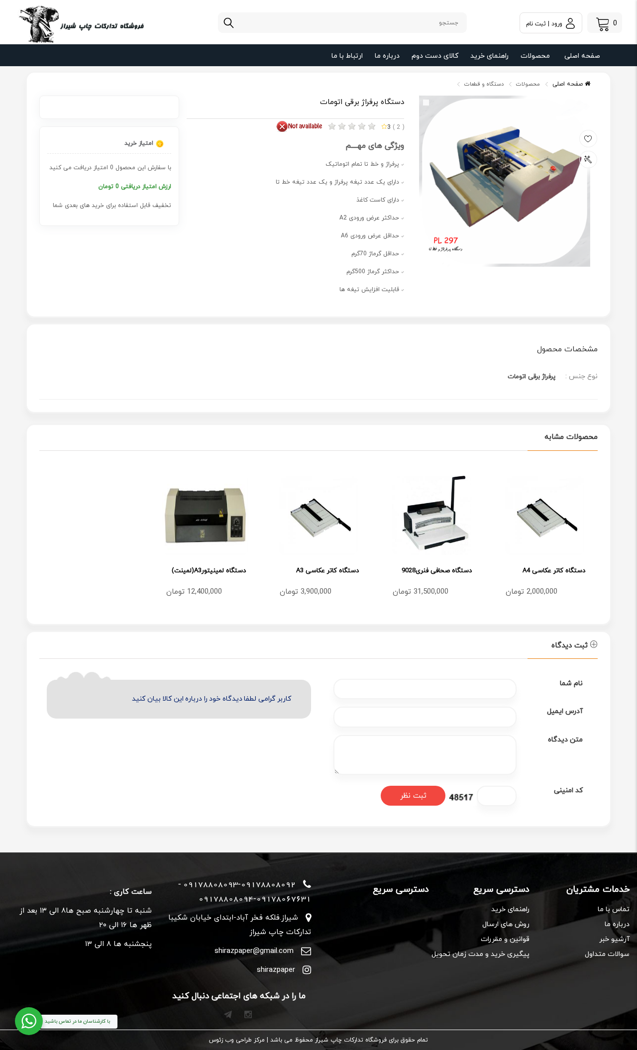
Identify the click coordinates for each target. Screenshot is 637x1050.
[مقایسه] (588, 159)
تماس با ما (614, 909)
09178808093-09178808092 (239, 884)
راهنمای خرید (489, 56)
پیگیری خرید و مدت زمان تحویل (480, 954)
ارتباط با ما (347, 56)
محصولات (535, 56)
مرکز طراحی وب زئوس (237, 1040)
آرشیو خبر (614, 939)
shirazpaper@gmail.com (254, 951)
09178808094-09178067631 (255, 898)
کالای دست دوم (435, 56)
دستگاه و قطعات (484, 84)
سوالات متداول (607, 954)
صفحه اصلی (582, 56)
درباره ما (387, 56)
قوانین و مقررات (505, 939)
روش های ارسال (505, 924)
